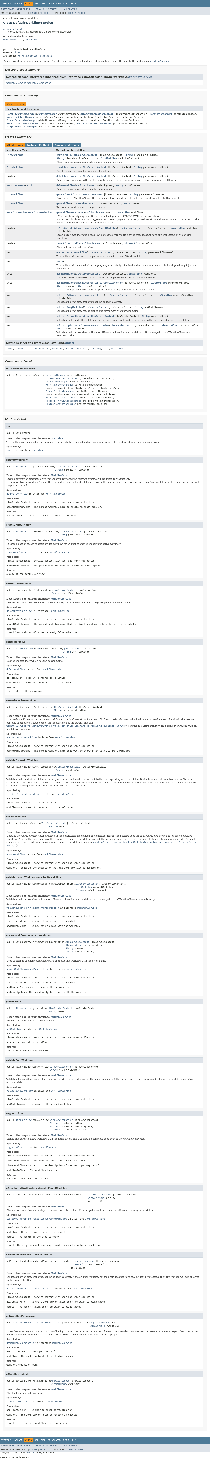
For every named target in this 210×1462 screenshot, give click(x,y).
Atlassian (30, 1453)
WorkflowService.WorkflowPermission (28, 83)
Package (17, 3)
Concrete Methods (67, 145)
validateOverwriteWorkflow (72, 316)
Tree (43, 3)
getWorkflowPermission (70, 212)
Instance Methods (38, 145)
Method (43, 13)
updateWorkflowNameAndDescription (77, 282)
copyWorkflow (64, 155)
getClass (44, 348)
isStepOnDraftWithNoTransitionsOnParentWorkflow (86, 228)
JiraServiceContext (85, 155)
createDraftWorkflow (68, 167)
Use (36, 3)
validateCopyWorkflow (69, 307)
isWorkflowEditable (68, 243)
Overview (6, 3)
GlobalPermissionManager (22, 120)
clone (9, 348)
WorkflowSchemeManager (20, 117)
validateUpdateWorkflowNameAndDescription (82, 325)
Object (18, 52)
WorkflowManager (47, 114)
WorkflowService (13, 39)
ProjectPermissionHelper (22, 126)
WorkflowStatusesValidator (23, 123)
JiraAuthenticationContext (96, 114)
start (59, 261)
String (129, 155)
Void (29, 185)
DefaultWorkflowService (21, 114)
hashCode (57, 348)
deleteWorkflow (65, 185)
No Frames (52, 9)
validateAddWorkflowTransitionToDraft (80, 295)
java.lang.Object (12, 29)
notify (69, 348)
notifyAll (82, 348)
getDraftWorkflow (66, 194)
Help (73, 3)
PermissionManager (161, 114)
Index (66, 3)
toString (95, 348)
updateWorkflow (65, 273)
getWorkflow (63, 203)
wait (106, 348)
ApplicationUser (86, 185)
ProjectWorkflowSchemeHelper (94, 123)
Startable (31, 39)
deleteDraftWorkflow (68, 176)
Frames (40, 9)
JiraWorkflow (15, 155)
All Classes (70, 9)
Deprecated (54, 3)
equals (19, 348)
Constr (33, 13)
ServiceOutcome (16, 185)
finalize (31, 348)
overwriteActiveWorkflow (71, 252)
